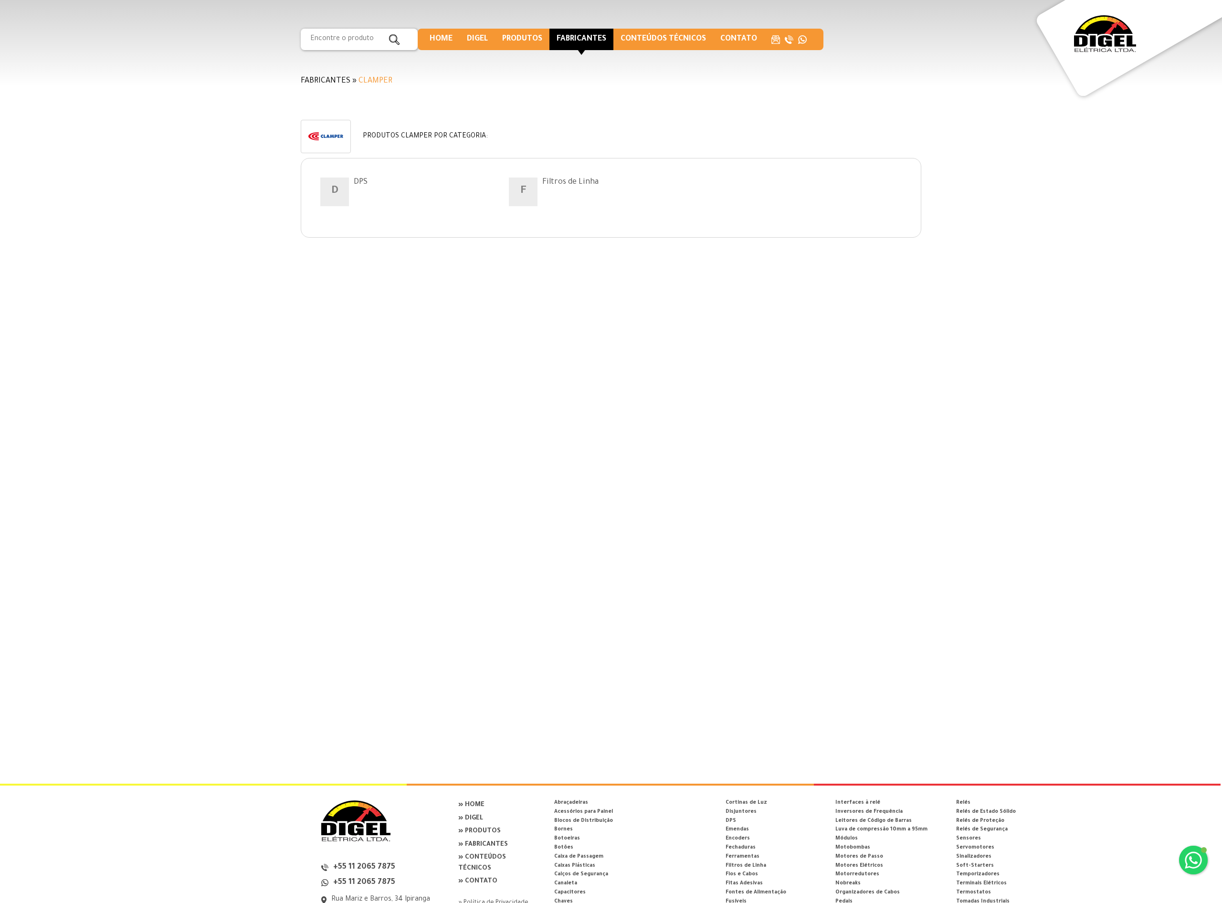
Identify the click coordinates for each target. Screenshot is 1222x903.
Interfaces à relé (857, 803)
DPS (361, 182)
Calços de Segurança (581, 874)
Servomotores (975, 847)
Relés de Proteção (980, 821)
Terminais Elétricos (981, 883)
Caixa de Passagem (578, 857)
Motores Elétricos (859, 866)
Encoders (738, 838)
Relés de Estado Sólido (986, 812)
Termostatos (973, 892)
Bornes (563, 829)
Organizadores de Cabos (867, 892)
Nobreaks (848, 883)
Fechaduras (741, 847)
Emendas (737, 829)
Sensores (968, 838)
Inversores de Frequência (869, 812)
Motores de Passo (859, 857)
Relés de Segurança (982, 829)
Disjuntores (741, 812)
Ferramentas (742, 857)
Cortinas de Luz (746, 803)
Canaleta (565, 883)
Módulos (846, 838)
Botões (563, 847)
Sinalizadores (973, 857)
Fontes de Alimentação (756, 892)
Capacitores (570, 892)
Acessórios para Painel (583, 812)
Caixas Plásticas (574, 866)
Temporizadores (978, 874)
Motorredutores (857, 874)
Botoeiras (567, 838)
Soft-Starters (975, 866)
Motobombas (852, 847)
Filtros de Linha (570, 182)
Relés (963, 803)
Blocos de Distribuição (583, 821)
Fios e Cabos (742, 874)
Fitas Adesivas (744, 883)
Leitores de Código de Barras (873, 821)
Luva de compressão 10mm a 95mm (881, 829)
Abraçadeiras (571, 803)
